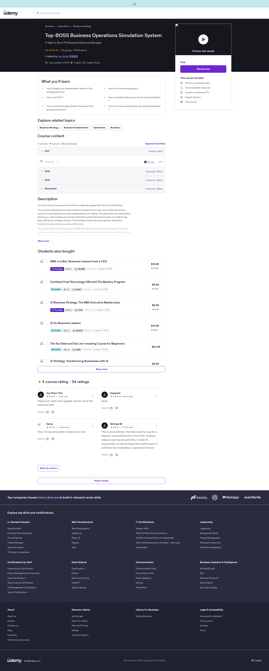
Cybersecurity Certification (20, 568)
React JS (76, 537)
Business (49, 26)
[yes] (47, 412)
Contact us (12, 625)
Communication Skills (146, 568)
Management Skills (209, 533)
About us (11, 616)
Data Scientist (14, 528)
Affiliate (75, 630)
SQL (202, 573)
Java (74, 547)
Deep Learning (79, 587)
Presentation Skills (145, 573)
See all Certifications (17, 592)
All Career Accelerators (18, 552)
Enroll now (203, 68)
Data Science (78, 568)
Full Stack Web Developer (19, 533)
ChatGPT (76, 582)
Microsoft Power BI (209, 578)
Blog (9, 630)
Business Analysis (208, 587)
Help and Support (80, 635)
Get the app (77, 616)
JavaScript (77, 533)
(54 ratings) (66, 50)
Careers (11, 620)
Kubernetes (141, 547)
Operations (63, 26)
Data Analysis (206, 582)
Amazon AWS (142, 528)
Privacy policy (206, 620)
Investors (12, 635)
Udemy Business (48, 497)
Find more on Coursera (18, 639)
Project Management (210, 537)
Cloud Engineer (14, 537)
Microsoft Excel (207, 568)
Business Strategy (82, 26)
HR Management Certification (21, 587)
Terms (203, 630)
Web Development (81, 528)
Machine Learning (80, 578)
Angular (75, 542)
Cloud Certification (16, 578)
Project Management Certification (23, 573)
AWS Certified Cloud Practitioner (151, 533)
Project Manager (15, 542)
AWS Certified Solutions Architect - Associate (158, 542)
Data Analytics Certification (20, 582)
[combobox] (107, 13)
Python (75, 573)
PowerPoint (141, 587)
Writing (139, 582)
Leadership (205, 528)
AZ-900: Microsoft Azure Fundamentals (155, 537)
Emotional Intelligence (210, 547)
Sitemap (204, 625)
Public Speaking (143, 578)
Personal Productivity (210, 542)
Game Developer (15, 547)
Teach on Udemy (80, 620)
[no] (52, 412)
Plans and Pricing (80, 625)
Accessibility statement (211, 616)
